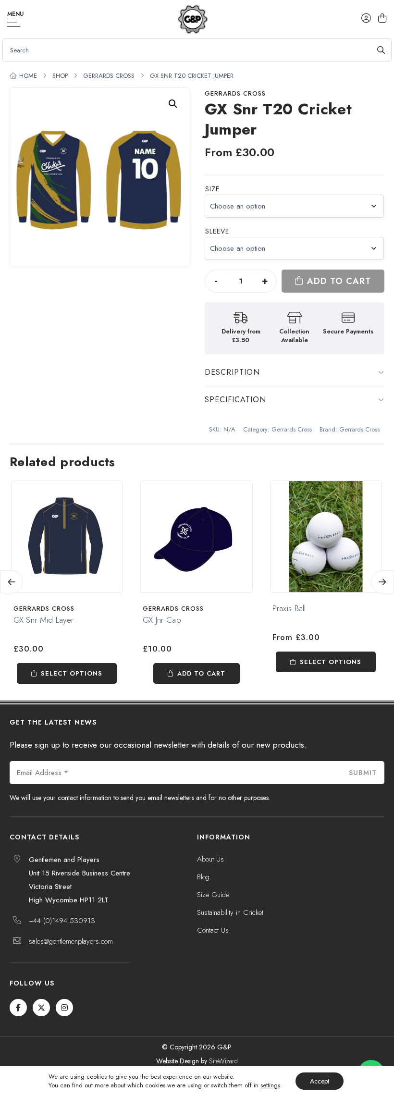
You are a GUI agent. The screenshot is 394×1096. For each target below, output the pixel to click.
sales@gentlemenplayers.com (71, 941)
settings (270, 1085)
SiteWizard (223, 1061)
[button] (173, 103)
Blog (203, 877)
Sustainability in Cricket (230, 912)
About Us (210, 859)
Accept (319, 1081)
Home (28, 75)
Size (212, 188)
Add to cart (339, 281)
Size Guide (213, 894)
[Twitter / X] (41, 1007)
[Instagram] (64, 1007)
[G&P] (192, 19)
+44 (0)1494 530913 (62, 920)
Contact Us (213, 930)
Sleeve (217, 231)
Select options (71, 673)
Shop (60, 75)
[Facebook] (18, 1007)
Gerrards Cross (109, 75)
